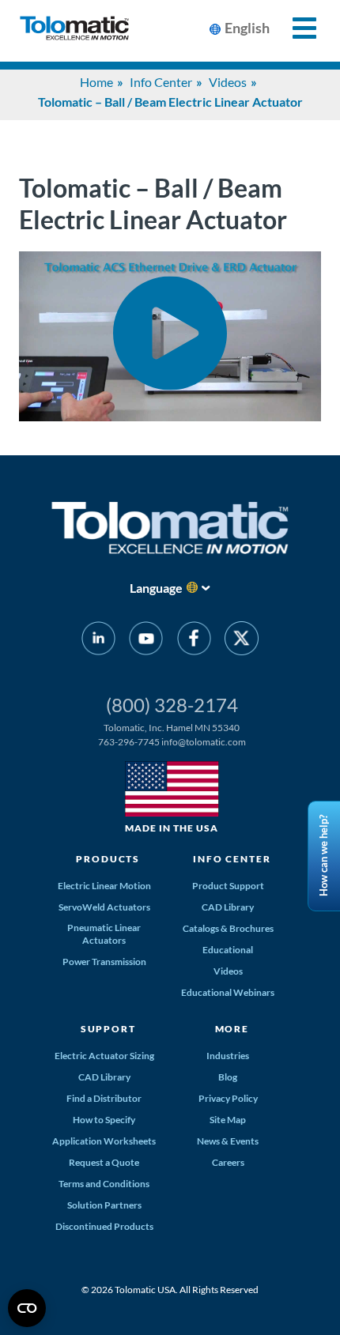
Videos (228, 81)
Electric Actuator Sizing (104, 1056)
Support (108, 1029)
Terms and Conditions (104, 1184)
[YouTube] (145, 641)
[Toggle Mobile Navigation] (295, 28)
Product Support (228, 886)
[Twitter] (241, 641)
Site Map (228, 1120)
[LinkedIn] (98, 641)
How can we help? (323, 856)
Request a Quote (104, 1162)
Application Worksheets (104, 1141)
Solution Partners (104, 1205)
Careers (228, 1162)
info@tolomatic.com (203, 742)
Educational (227, 950)
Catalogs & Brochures (228, 928)
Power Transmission (104, 961)
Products (108, 859)
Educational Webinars (227, 992)
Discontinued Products (104, 1226)
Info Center (161, 81)
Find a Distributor (104, 1098)
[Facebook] (194, 641)
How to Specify (104, 1120)
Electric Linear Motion (104, 886)
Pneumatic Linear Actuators (104, 934)
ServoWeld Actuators (104, 907)
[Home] (74, 31)
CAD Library (228, 907)
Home (96, 81)
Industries (227, 1056)
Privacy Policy (228, 1098)
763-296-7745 (129, 742)
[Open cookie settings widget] (27, 1308)
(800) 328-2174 (172, 704)
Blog (227, 1077)
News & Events (228, 1141)
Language (156, 587)
